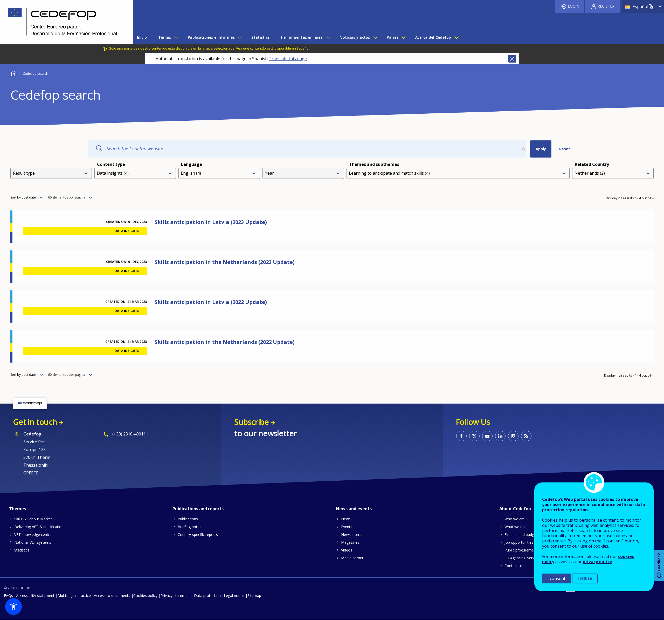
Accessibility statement (35, 595)
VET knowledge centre (33, 534)
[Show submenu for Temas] (176, 37)
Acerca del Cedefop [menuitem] (433, 37)
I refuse (585, 578)
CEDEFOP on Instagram (513, 436)
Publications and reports (198, 509)
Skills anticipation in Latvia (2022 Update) (211, 301)
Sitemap (254, 595)
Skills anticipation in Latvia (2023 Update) (211, 222)
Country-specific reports (198, 534)
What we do (514, 526)
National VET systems (32, 542)
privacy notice (597, 561)
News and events (354, 509)
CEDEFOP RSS (526, 436)
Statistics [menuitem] (260, 37)
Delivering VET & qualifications (39, 526)
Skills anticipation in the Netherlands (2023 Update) (225, 261)
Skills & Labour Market (33, 518)
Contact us (513, 565)
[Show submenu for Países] (403, 37)
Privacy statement (176, 595)
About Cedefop (515, 509)
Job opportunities (518, 542)
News (346, 518)
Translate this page (288, 59)
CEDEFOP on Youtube (487, 436)
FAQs (8, 595)
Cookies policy (145, 595)
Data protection (207, 595)
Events (346, 526)
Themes (17, 509)
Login (573, 6)
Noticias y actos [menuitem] (355, 37)
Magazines (350, 542)
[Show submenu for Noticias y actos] (375, 37)
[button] (13, 606)
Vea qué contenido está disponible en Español (272, 48)
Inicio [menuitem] (142, 37)
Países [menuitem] (392, 37)
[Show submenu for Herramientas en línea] (328, 37)
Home (13, 73)
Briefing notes (189, 526)
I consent (556, 578)
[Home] (62, 22)
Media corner (352, 557)
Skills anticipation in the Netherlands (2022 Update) (225, 341)
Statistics (21, 550)
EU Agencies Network (522, 557)
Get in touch (35, 422)
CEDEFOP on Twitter (474, 436)
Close (512, 59)
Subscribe (251, 422)
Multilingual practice (74, 595)
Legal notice (234, 595)
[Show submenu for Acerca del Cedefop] (456, 37)
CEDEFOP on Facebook (461, 436)
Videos (346, 550)
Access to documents (112, 595)
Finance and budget (520, 534)
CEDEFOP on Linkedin (500, 436)
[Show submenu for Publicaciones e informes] (239, 37)
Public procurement (520, 550)
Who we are (514, 518)
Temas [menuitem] (164, 37)
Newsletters (351, 534)
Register (606, 6)
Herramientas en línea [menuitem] (302, 37)
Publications (188, 518)
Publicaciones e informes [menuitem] (211, 37)
